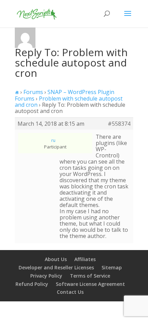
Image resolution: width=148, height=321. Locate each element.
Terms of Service (90, 275)
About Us (56, 259)
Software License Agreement (90, 284)
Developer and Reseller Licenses (56, 267)
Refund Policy (31, 284)
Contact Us (70, 292)
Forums (33, 92)
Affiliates (85, 259)
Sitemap (112, 267)
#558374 (119, 124)
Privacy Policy (46, 275)
